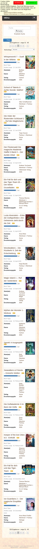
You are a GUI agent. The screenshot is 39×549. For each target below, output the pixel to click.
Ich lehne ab (18, 3)
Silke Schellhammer (25, 102)
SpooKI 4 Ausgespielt (13, 343)
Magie (21, 296)
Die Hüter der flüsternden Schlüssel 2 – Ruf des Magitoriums (14, 118)
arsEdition (22, 456)
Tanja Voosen (23, 133)
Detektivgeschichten (25, 202)
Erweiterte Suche (19, 34)
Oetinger (21, 520)
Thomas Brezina (24, 198)
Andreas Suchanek (25, 165)
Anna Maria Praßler (25, 515)
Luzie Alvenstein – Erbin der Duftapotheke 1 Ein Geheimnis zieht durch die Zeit (14, 219)
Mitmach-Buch (23, 203)
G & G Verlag (23, 205)
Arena (21, 137)
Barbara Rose (21, 70)
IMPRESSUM (14, 547)
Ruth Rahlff (21, 355)
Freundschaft (23, 389)
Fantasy (21, 75)
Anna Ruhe (22, 234)
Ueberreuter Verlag (25, 170)
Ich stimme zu (31, 3)
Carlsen (21, 77)
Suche (20, 31)
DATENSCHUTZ (24, 547)
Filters (8, 40)
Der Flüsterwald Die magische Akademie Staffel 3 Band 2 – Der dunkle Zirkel (13, 151)
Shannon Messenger (22, 449)
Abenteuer (22, 74)
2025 (20, 80)
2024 (20, 335)
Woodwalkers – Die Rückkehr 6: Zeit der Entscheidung (12, 250)
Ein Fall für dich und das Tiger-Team (10, 468)
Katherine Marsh (22, 324)
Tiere (20, 390)
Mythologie (22, 330)
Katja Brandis (23, 264)
